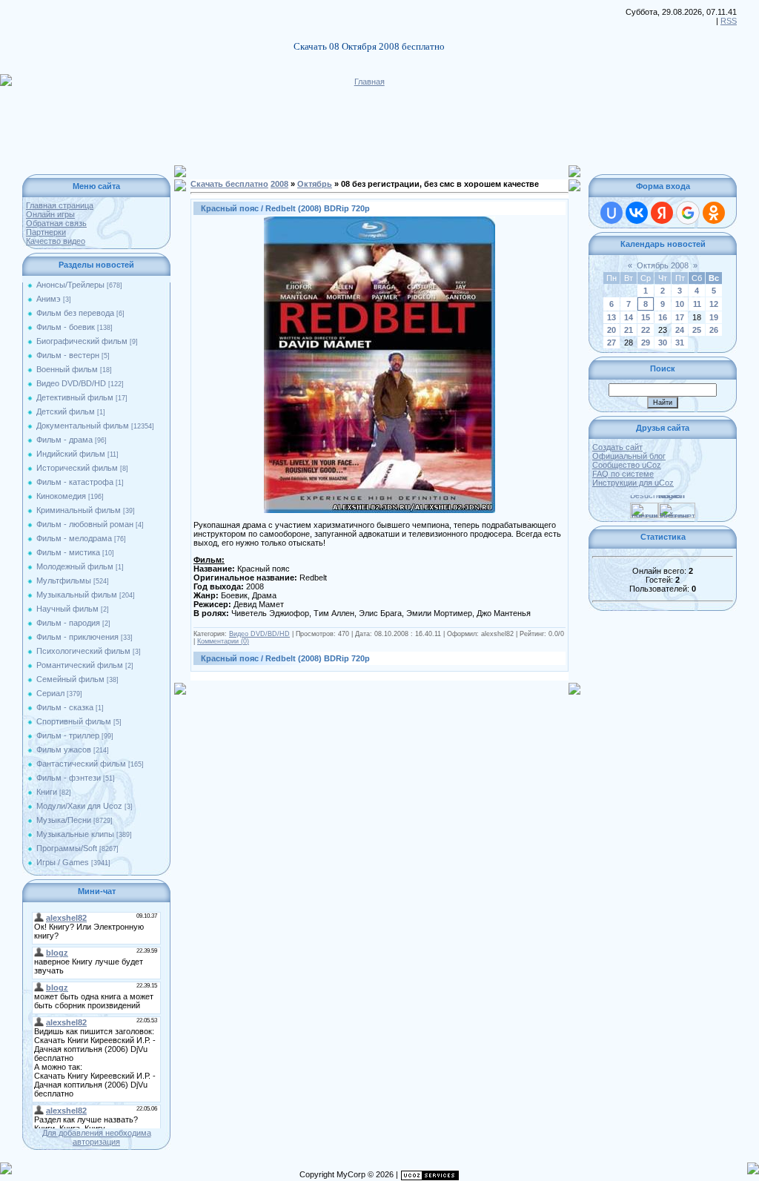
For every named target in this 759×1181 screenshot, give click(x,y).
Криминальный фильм (78, 510)
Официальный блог (629, 455)
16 (662, 317)
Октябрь (314, 183)
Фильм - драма (64, 439)
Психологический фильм (83, 650)
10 (679, 304)
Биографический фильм (81, 341)
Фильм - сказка (64, 707)
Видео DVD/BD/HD (71, 383)
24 (679, 329)
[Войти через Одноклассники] (714, 213)
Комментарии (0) (223, 641)
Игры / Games (62, 862)
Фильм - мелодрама (74, 538)
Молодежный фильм (74, 566)
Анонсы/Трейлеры (70, 284)
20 (611, 329)
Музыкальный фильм (76, 594)
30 (662, 342)
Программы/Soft (66, 848)
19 (713, 317)
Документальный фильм (82, 425)
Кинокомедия (61, 496)
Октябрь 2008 (663, 265)
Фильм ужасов (63, 749)
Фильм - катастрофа (74, 481)
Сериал (50, 693)
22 (645, 329)
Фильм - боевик (65, 326)
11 (697, 304)
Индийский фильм (70, 453)
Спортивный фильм (73, 721)
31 (679, 342)
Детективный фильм (74, 397)
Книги (46, 791)
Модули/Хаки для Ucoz (79, 805)
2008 (279, 183)
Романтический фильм (79, 665)
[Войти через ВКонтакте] (637, 213)
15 (645, 317)
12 (713, 304)
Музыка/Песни (63, 820)
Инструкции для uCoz (633, 482)
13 (611, 317)
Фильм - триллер (67, 735)
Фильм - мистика (68, 552)
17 (679, 317)
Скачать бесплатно (229, 183)
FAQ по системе (623, 473)
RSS (728, 20)
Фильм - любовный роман (84, 524)
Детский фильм (65, 411)
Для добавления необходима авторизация (96, 1137)
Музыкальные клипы (75, 834)
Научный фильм (67, 608)
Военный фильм (67, 369)
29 (645, 342)
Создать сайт (617, 447)
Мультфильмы (63, 580)
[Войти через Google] (688, 213)
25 (696, 329)
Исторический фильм (77, 467)
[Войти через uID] (611, 213)
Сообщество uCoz (626, 464)
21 (628, 329)
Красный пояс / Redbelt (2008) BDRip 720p (285, 208)
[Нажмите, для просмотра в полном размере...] (379, 220)
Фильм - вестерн (67, 355)
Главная (369, 81)
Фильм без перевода (75, 312)
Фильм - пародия (68, 622)
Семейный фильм (70, 679)
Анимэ (48, 298)
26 (713, 329)
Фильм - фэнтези (68, 777)
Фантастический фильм (81, 763)
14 (628, 317)
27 (611, 342)
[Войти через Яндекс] (662, 213)
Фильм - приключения (77, 636)
